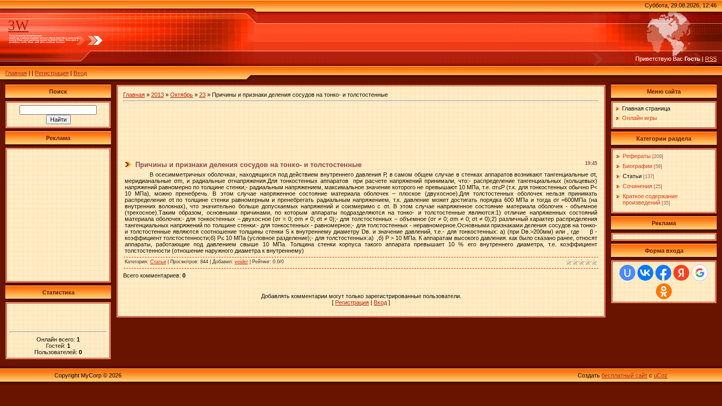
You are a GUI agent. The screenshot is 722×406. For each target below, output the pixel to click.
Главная (16, 73)
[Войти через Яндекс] (681, 273)
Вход (80, 73)
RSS (711, 59)
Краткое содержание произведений (650, 199)
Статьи (158, 261)
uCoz (661, 375)
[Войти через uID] (627, 273)
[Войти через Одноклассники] (664, 291)
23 (202, 94)
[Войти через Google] (699, 272)
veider (241, 261)
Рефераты (637, 156)
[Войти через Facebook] (663, 273)
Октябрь (181, 94)
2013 (157, 94)
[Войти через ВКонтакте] (645, 273)
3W (18, 25)
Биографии (637, 166)
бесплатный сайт (624, 375)
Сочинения (637, 186)
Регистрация (52, 73)
